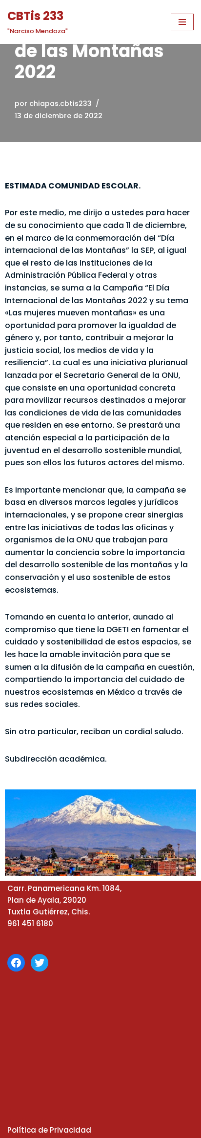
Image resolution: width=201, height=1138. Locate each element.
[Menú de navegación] (182, 22)
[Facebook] (16, 963)
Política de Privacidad (49, 1130)
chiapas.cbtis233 (60, 103)
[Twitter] (39, 963)
